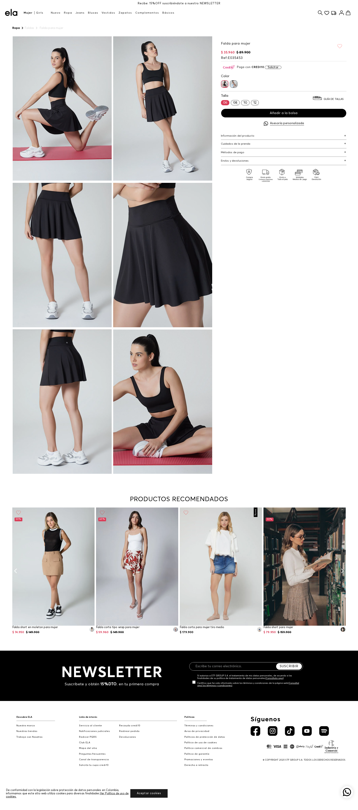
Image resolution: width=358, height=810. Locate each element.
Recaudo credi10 (129, 725)
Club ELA (84, 742)
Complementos (147, 13)
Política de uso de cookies (200, 742)
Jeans (80, 13)
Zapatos (125, 13)
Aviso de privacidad (196, 731)
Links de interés (88, 717)
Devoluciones (127, 737)
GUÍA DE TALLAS (334, 99)
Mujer (28, 13)
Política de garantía (196, 754)
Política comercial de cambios (203, 748)
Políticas (189, 717)
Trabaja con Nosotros (29, 737)
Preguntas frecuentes (92, 754)
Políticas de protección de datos (204, 737)
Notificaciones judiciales (94, 731)
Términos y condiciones (198, 725)
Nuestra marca (25, 725)
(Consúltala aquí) (274, 678)
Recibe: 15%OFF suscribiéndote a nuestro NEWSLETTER (179, 3)
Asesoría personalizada (287, 123)
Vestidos (108, 13)
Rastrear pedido (129, 731)
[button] (224, 84)
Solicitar (273, 67)
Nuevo (56, 13)
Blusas (93, 13)
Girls (39, 13)
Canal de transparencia (94, 759)
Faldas (29, 27)
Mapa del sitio (88, 748)
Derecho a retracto (196, 765)
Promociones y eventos (198, 759)
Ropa (68, 13)
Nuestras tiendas (26, 731)
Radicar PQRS (88, 737)
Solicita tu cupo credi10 (94, 765)
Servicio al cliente (90, 725)
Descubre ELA (24, 717)
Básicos (168, 13)
